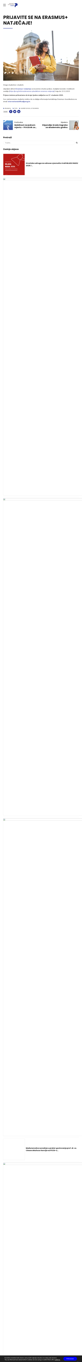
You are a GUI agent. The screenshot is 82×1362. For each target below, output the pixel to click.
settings (57, 1360)
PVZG (15, 108)
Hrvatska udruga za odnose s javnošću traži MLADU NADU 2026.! (52, 164)
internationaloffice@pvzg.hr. (19, 102)
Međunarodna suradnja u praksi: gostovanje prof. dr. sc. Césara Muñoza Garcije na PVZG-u (51, 1149)
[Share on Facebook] (10, 111)
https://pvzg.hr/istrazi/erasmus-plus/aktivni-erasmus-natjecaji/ (32, 91)
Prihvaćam (70, 1359)
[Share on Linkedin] (18, 111)
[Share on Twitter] (14, 111)
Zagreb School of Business (29, 108)
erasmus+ (8, 108)
